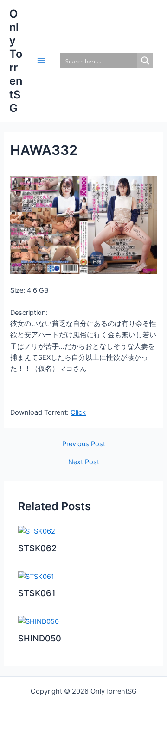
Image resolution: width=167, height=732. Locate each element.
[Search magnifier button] (145, 60)
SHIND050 (39, 638)
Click (78, 412)
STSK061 (37, 593)
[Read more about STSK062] (36, 531)
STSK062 (37, 548)
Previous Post (83, 444)
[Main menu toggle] (41, 60)
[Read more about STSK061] (36, 576)
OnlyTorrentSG (15, 61)
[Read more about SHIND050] (38, 621)
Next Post (83, 462)
